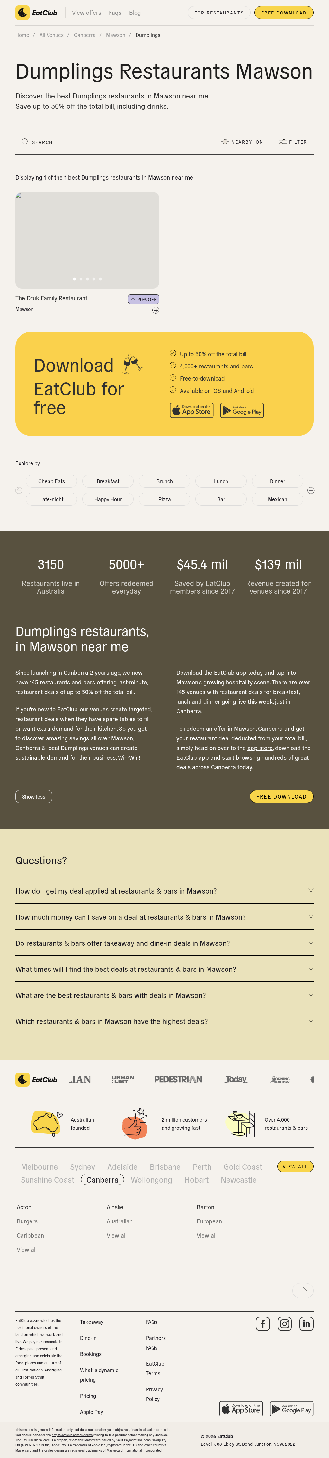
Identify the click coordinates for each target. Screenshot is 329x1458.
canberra (85, 35)
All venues (52, 35)
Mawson (24, 308)
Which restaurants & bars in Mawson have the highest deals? (111, 1020)
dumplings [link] (148, 35)
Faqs (115, 12)
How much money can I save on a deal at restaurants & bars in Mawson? (130, 916)
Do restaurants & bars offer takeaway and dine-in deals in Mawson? (122, 942)
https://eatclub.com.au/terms (72, 1435)
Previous (18, 490)
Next (310, 490)
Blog (135, 12)
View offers (86, 12)
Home (22, 35)
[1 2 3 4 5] (87, 240)
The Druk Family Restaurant (51, 298)
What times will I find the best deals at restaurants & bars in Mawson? (125, 968)
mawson (115, 35)
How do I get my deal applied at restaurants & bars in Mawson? (116, 890)
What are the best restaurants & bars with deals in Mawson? (110, 994)
